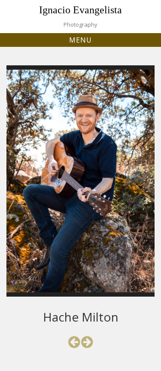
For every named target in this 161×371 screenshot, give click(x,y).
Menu (80, 40)
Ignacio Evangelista (80, 9)
